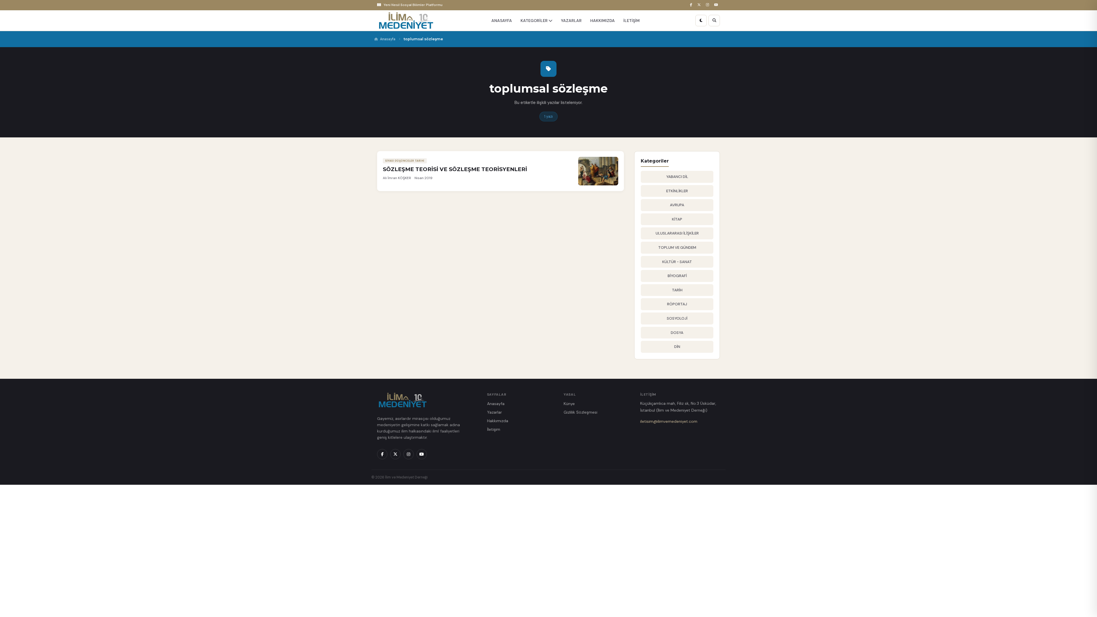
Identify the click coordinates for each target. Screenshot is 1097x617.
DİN (677, 346)
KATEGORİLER (534, 20)
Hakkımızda (497, 420)
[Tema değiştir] (701, 20)
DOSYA (677, 332)
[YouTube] (717, 5)
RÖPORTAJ (677, 304)
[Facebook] (692, 5)
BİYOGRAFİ (677, 275)
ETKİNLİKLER (677, 191)
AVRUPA (677, 205)
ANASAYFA (501, 20)
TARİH (677, 290)
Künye (569, 403)
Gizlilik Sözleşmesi (580, 412)
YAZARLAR (571, 20)
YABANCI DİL (677, 176)
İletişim (493, 429)
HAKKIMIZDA (602, 20)
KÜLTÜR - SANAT (677, 261)
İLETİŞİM (631, 20)
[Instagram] (708, 5)
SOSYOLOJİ (677, 318)
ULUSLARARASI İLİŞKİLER (677, 233)
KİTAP (677, 219)
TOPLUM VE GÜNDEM (677, 247)
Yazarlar (494, 412)
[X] (699, 5)
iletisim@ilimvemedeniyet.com (668, 421)
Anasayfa (387, 39)
